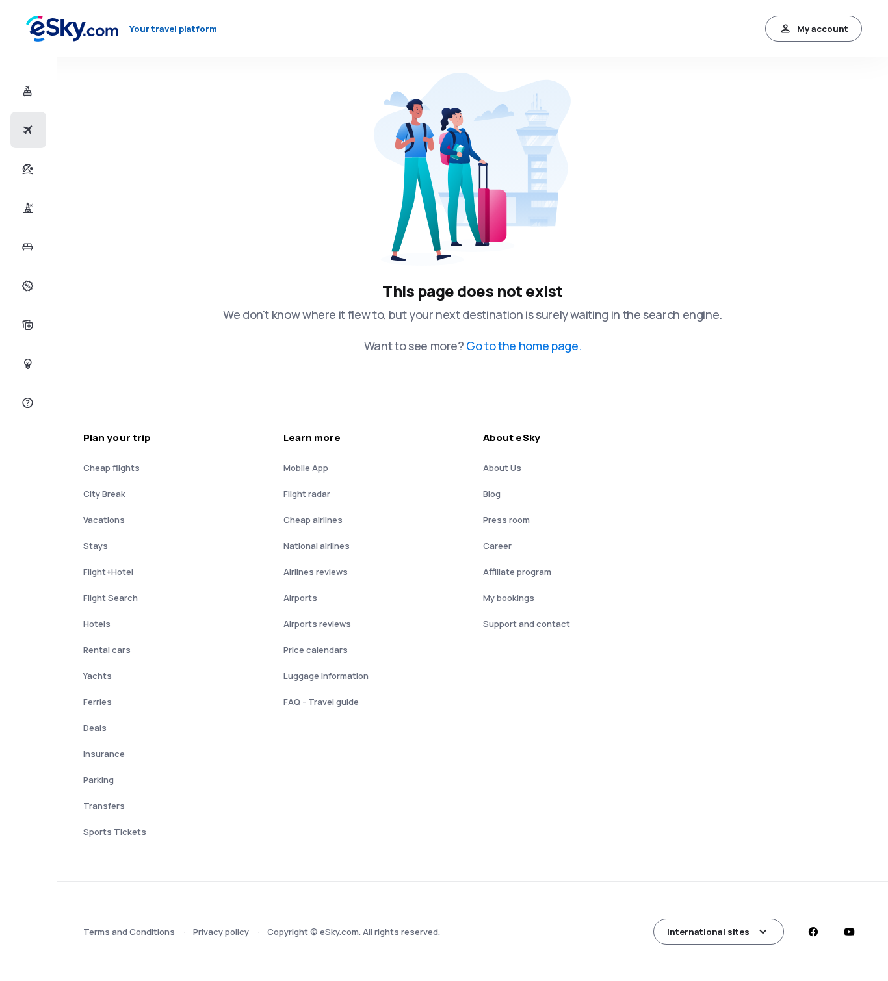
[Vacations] (26, 169)
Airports (300, 598)
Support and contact (526, 624)
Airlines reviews (315, 572)
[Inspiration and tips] (26, 364)
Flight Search (110, 598)
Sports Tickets (114, 831)
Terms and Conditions (129, 931)
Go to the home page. (523, 345)
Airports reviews (317, 624)
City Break (104, 494)
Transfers (104, 805)
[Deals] (26, 286)
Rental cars (107, 650)
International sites (708, 931)
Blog (492, 494)
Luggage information (326, 676)
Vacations (104, 520)
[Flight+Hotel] (26, 91)
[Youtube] (849, 932)
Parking (98, 779)
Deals (95, 727)
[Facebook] (813, 932)
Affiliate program (517, 572)
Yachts (97, 676)
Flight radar (306, 494)
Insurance (104, 753)
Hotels (97, 624)
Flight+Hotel (108, 572)
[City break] (26, 208)
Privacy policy (221, 931)
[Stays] (26, 247)
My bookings (508, 598)
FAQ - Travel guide (321, 701)
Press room (506, 520)
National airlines (316, 546)
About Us (502, 468)
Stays (95, 546)
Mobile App (305, 468)
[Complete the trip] (26, 325)
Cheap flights (111, 468)
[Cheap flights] (26, 130)
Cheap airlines (313, 520)
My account (822, 28)
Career (497, 546)
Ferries (97, 701)
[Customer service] (26, 403)
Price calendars (315, 650)
